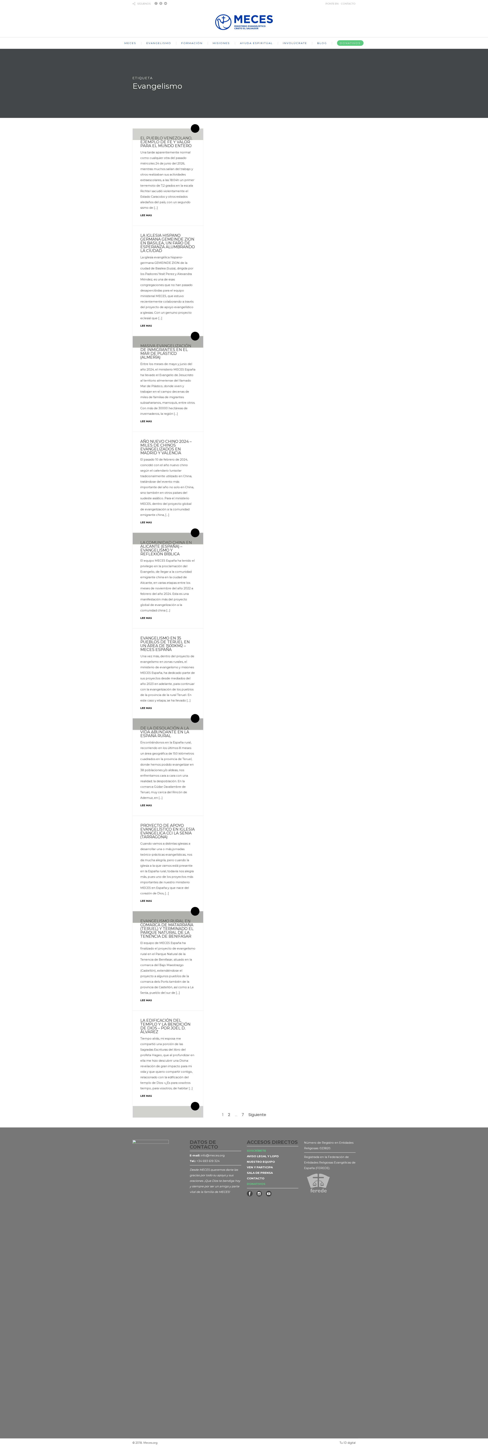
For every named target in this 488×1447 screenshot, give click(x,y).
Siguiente (257, 1114)
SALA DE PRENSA (260, 1173)
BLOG (322, 43)
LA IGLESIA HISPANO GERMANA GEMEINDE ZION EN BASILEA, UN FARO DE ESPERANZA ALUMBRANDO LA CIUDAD (167, 243)
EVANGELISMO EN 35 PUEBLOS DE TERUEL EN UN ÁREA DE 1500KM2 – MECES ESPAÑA (165, 644)
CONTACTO (348, 3)
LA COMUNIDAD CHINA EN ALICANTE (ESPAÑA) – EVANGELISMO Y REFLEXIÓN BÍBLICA (166, 548)
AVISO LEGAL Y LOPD (263, 1156)
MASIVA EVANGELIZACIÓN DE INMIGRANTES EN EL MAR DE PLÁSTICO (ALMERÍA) (165, 352)
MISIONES (221, 43)
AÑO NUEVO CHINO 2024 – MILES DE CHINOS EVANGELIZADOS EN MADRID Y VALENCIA (166, 447)
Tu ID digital (348, 1443)
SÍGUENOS (144, 3)
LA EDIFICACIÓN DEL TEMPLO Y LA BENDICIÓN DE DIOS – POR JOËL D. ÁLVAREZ (165, 1026)
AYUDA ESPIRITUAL (256, 43)
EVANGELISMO (158, 43)
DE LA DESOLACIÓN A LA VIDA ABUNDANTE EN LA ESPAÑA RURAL (164, 732)
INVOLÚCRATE (295, 43)
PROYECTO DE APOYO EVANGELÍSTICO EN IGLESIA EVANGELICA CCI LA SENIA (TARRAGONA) (167, 831)
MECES (130, 43)
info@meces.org (213, 1155)
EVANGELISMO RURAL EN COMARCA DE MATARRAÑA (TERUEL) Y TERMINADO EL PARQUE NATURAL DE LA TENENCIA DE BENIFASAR (166, 929)
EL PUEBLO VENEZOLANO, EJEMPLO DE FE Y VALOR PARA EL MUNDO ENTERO (166, 142)
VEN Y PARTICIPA (260, 1167)
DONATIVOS (350, 43)
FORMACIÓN (192, 43)
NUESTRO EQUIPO (261, 1162)
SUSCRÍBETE (256, 1150)
